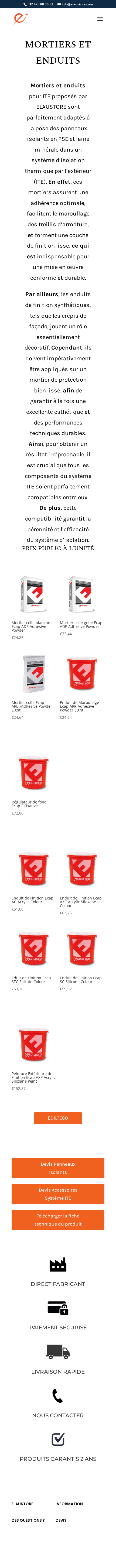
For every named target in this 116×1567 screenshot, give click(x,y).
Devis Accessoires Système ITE (58, 1194)
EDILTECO (58, 1118)
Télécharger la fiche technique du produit (58, 1220)
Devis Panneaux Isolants (58, 1168)
